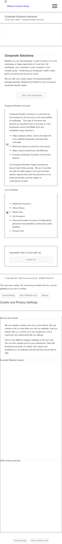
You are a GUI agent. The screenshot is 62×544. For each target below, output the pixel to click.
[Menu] (53, 6)
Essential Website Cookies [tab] (12, 360)
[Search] (46, 6)
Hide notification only (28, 295)
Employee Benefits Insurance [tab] (17, 105)
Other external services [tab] (10, 460)
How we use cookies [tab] (9, 317)
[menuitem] (46, 6)
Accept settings (8, 295)
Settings (45, 295)
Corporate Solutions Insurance (21, 16)
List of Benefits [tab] (11, 189)
